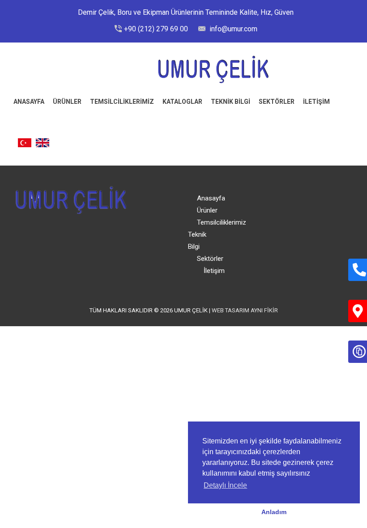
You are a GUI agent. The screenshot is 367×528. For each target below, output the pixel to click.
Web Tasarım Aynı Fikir (245, 310)
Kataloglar (182, 101)
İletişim (214, 271)
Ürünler (67, 101)
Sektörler (276, 101)
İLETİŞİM (316, 101)
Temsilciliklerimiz (122, 101)
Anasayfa (211, 198)
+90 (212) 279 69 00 (156, 29)
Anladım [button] (273, 511)
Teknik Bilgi (230, 101)
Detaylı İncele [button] (225, 485)
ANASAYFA (28, 101)
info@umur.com (232, 29)
